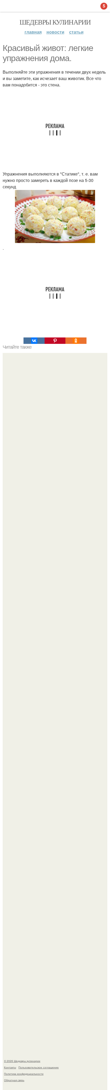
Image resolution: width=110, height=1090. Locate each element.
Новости (55, 32)
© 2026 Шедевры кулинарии (22, 1061)
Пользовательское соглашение (38, 1067)
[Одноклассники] (75, 340)
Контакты (10, 1067)
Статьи (76, 32)
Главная (33, 32)
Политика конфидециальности (24, 1074)
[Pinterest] (55, 340)
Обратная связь (14, 1080)
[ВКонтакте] (33, 340)
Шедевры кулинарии (55, 21)
